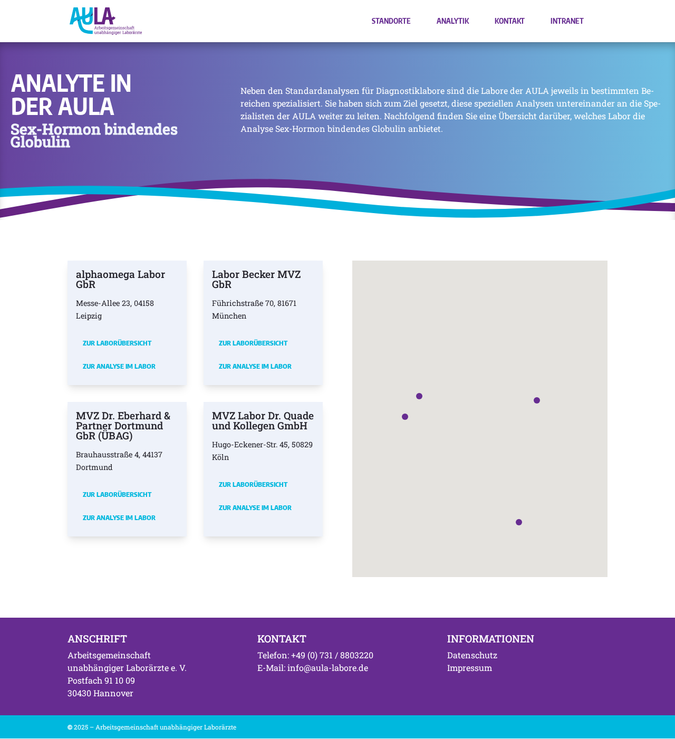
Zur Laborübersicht (117, 343)
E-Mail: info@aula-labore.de (312, 667)
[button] (419, 396)
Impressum (469, 667)
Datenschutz (472, 654)
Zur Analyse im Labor (119, 366)
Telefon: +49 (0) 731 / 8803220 (315, 654)
